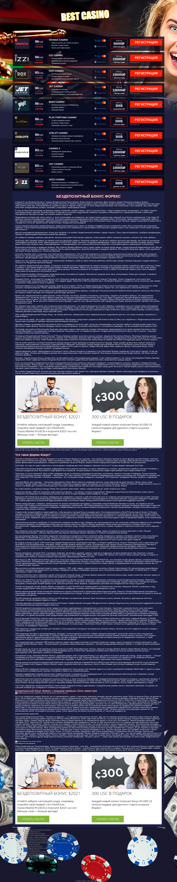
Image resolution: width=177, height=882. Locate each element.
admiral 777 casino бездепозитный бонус (32, 852)
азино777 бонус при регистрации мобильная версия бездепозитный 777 (43, 843)
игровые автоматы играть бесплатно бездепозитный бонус (39, 859)
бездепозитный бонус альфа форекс (30, 857)
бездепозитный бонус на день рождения (32, 837)
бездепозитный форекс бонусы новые (31, 834)
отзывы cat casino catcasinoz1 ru (28, 832)
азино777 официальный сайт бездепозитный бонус (36, 853)
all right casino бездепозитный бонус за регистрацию (36, 848)
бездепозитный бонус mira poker (29, 855)
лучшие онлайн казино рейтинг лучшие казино (34, 861)
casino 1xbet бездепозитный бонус (29, 846)
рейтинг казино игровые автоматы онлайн (32, 839)
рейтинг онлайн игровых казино (28, 850)
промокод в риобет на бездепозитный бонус (33, 835)
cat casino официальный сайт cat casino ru (32, 841)
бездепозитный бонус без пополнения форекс (34, 830)
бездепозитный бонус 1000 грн (28, 844)
